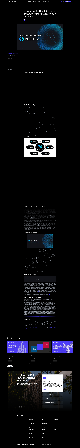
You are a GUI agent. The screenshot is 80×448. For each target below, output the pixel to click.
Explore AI (45, 389)
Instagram (52, 327)
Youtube (39, 327)
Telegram (28, 327)
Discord (31, 327)
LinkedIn (46, 327)
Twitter (36, 327)
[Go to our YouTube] (48, 444)
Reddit (49, 327)
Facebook (42, 327)
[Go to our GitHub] (47, 444)
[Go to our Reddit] (45, 444)
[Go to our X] (43, 444)
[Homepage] (12, 1)
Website (25, 327)
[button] (52, 383)
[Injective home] (21, 415)
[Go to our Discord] (42, 444)
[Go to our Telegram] (50, 444)
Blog (34, 327)
